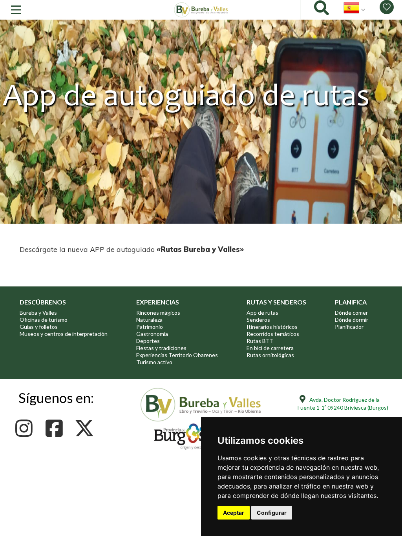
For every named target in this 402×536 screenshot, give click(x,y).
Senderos (258, 319)
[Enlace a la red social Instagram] (26, 428)
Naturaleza (149, 319)
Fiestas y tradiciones (161, 348)
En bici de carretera (270, 348)
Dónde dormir (351, 319)
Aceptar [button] (233, 512)
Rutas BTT (260, 340)
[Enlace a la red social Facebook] (56, 428)
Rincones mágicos (158, 312)
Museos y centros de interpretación (64, 333)
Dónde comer (351, 312)
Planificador (349, 326)
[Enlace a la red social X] (86, 428)
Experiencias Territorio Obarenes (177, 355)
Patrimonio (149, 326)
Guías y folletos (39, 326)
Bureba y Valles (38, 312)
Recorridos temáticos (273, 333)
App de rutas (262, 312)
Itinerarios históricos (272, 326)
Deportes (148, 340)
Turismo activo (154, 362)
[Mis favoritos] (387, 7)
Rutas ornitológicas (270, 355)
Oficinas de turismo (44, 319)
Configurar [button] (272, 512)
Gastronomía (152, 333)
